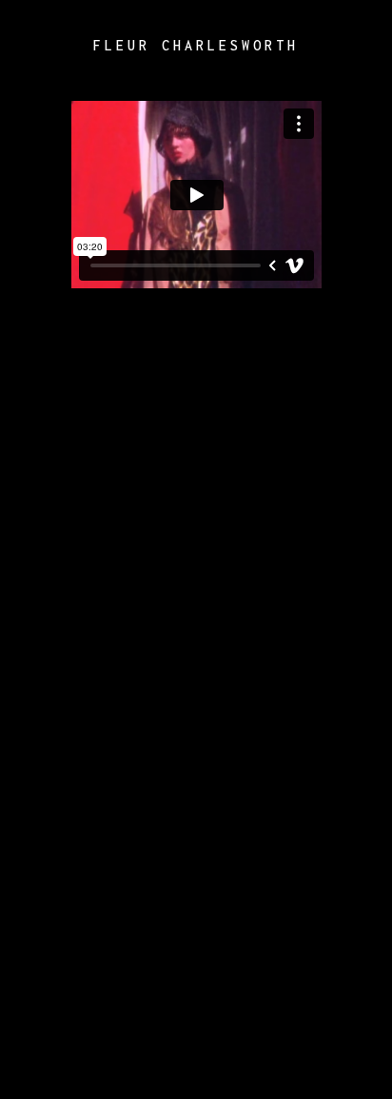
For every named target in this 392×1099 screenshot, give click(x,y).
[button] (31, 46)
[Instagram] (354, 45)
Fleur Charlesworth (196, 45)
